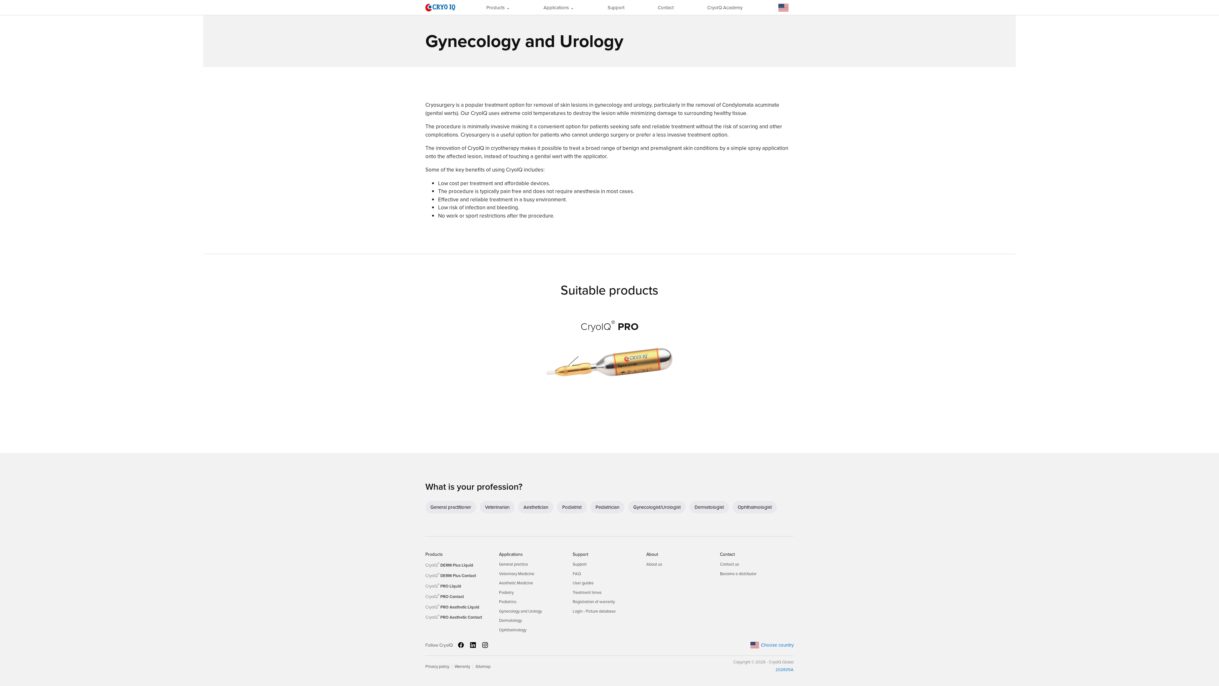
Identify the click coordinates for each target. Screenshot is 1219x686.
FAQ (577, 574)
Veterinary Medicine (516, 574)
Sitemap (483, 666)
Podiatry (506, 592)
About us (654, 564)
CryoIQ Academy (725, 7)
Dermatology (510, 620)
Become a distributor (738, 574)
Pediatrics (507, 602)
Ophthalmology (512, 630)
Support (616, 7)
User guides (583, 583)
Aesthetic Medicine (516, 583)
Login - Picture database (594, 611)
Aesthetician (535, 507)
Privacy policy (437, 666)
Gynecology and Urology (520, 611)
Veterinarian (497, 507)
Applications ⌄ (558, 7)
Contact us (729, 564)
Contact (666, 7)
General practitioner (450, 507)
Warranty (462, 666)
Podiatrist (572, 507)
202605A (785, 670)
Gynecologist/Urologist (657, 507)
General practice (513, 564)
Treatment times (587, 592)
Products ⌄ (498, 7)
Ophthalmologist (755, 507)
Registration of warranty (594, 602)
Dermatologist (709, 507)
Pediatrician (607, 507)
